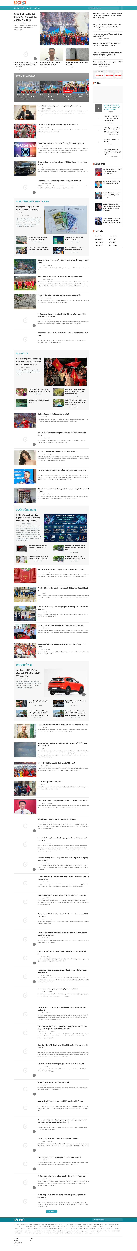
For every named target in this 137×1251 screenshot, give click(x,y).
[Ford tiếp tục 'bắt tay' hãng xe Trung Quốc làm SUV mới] (25, 995)
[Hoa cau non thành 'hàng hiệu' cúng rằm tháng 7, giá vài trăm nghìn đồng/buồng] (58, 392)
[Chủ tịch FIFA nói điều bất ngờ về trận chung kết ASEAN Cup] (25, 187)
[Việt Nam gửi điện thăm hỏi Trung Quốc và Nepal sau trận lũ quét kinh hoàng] (25, 1201)
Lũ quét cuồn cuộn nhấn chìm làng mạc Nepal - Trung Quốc (59, 295)
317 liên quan (40, 717)
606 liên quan (49, 1085)
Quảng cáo (16, 1245)
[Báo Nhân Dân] (109, 75)
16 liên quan (76, 252)
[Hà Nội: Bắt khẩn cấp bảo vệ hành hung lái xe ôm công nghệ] (51, 54)
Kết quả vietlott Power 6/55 (73, 1231)
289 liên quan (74, 99)
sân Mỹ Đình (37, 1224)
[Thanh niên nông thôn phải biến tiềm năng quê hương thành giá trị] (25, 476)
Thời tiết (43, 1231)
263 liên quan (106, 47)
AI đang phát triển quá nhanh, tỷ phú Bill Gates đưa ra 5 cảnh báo (62, 1176)
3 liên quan (47, 146)
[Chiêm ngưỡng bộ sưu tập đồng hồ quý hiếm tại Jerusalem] (25, 1163)
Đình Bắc (76, 1228)
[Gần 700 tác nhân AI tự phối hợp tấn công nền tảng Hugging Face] (25, 149)
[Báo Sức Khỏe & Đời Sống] (39, 919)
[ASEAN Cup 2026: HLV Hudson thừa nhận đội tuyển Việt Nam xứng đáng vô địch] (25, 976)
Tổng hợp (32, 1240)
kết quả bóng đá (19, 1231)
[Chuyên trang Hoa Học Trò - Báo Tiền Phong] (87, 99)
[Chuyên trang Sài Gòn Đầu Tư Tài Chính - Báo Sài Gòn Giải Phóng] (67, 242)
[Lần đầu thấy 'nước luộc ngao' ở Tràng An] (21, 403)
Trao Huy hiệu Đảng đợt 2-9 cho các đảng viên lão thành (58, 1139)
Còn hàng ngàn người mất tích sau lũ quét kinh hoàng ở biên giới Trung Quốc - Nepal (25, 65)
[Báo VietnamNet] (39, 183)
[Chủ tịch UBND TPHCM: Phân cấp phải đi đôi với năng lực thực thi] (25, 901)
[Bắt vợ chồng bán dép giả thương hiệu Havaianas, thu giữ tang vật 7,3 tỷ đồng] (25, 495)
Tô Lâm (48, 1231)
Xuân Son (17, 1228)
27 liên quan (76, 396)
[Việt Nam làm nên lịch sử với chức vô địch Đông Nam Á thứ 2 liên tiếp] (98, 172)
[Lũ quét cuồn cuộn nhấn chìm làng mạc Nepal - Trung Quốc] (25, 301)
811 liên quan (48, 628)
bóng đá (93, 1231)
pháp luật (117, 1226)
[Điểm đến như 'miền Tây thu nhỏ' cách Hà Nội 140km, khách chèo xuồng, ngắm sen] (58, 403)
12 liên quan (48, 843)
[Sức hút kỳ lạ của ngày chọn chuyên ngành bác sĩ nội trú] (25, 131)
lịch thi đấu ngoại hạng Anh (94, 1224)
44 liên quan (49, 919)
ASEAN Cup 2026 (52, 1228)
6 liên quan (50, 612)
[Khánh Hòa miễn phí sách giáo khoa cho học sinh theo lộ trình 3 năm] (25, 806)
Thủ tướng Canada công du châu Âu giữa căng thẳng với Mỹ (59, 106)
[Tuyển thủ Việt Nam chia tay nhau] (25, 788)
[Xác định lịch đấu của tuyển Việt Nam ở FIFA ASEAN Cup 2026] (64, 28)
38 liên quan (47, 649)
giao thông (117, 1228)
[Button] (122, 8)
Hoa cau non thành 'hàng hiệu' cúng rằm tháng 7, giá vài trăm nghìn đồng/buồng (75, 391)
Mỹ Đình (26, 1233)
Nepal (35, 1226)
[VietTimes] (39, 1178)
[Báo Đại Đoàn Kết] (42, 99)
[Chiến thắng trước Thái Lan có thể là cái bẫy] (25, 420)
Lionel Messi (100, 1228)
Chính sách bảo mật (18, 1243)
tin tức (28, 1228)
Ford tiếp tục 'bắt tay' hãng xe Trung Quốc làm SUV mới (58, 989)
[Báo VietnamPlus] (40, 881)
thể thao (54, 1231)
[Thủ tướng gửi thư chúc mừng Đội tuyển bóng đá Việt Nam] (51, 87)
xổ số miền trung (109, 1228)
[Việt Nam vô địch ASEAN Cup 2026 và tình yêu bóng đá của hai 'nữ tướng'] (25, 650)
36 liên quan (49, 454)
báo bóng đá (69, 1228)
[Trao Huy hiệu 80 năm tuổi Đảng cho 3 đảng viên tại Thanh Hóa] (25, 631)
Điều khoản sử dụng (18, 1242)
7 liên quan (49, 572)
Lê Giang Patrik (18, 1233)
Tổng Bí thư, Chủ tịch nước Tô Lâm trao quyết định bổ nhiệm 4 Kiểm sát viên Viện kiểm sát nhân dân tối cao (107, 15)
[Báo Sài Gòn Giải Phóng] (65, 99)
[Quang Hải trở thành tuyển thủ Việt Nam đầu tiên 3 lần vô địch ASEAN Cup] (74, 87)
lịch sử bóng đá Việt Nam (98, 1226)
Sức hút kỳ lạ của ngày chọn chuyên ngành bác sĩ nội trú (58, 125)
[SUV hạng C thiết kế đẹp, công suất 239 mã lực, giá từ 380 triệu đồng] (65, 683)
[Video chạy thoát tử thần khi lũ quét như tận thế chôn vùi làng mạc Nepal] (98, 130)
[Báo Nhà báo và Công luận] (40, 1050)
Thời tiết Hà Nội (59, 1233)
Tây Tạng (23, 1228)
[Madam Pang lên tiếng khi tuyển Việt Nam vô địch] (98, 184)
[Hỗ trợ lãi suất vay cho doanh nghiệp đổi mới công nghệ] (21, 240)
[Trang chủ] (20, 3)
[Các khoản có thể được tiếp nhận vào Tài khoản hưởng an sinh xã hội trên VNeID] (25, 920)
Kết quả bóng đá (113, 236)
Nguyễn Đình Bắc (85, 1231)
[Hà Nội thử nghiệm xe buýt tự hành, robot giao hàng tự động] (58, 559)
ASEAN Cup (31, 1233)
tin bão (40, 1226)
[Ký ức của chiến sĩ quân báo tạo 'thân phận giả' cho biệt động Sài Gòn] (25, 731)
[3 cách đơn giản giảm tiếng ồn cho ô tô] (21, 703)
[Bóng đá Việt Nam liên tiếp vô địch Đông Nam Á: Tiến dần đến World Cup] (25, 339)
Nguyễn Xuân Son (69, 1233)
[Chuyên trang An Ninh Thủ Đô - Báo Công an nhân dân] (39, 438)
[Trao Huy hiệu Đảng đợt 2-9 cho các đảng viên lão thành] (25, 1145)
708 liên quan (47, 108)
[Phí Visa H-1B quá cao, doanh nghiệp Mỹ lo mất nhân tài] (58, 250)
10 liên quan (48, 765)
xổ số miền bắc (61, 1231)
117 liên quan (23, 23)
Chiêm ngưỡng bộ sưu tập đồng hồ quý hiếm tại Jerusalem (59, 1157)
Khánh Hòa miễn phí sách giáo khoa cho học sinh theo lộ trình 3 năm (62, 800)
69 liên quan (47, 167)
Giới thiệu (16, 1240)
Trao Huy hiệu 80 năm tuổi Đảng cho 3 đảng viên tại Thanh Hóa (60, 625)
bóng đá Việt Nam (36, 1228)
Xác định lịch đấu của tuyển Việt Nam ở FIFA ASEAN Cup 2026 (25, 17)
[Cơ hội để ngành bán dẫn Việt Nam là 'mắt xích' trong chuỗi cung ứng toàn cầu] (65, 528)
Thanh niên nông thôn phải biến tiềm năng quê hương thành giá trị (62, 470)
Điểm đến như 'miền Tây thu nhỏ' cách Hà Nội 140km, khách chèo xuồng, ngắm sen (76, 402)
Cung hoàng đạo (99, 242)
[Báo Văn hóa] (39, 628)
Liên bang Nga (109, 1226)
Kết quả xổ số (98, 236)
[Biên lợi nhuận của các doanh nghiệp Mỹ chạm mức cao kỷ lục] (21, 250)
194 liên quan (48, 183)
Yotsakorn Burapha (40, 1233)
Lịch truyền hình (99, 245)
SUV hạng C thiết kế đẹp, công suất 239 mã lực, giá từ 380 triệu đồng (28, 673)
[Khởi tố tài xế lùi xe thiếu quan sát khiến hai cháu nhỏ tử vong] (25, 1107)
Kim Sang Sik (77, 1233)
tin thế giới (107, 1231)
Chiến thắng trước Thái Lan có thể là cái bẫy (54, 414)
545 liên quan (47, 416)
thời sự (30, 1224)
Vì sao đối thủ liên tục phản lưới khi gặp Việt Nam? (56, 763)
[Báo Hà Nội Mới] (67, 252)
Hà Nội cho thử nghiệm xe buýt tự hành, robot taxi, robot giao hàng (75, 548)
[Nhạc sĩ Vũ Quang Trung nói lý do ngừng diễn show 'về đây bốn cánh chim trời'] (25, 844)
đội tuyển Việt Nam (113, 1224)
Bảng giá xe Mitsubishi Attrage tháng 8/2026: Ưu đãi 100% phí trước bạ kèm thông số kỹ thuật (39, 713)
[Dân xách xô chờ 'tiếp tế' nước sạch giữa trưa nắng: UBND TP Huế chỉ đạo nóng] (25, 613)
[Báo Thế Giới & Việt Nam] (39, 167)
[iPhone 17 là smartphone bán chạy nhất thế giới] (77, 54)
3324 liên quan (114, 156)
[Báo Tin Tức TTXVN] (41, 67)
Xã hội (113, 1231)
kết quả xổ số (18, 1224)
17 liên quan (75, 552)
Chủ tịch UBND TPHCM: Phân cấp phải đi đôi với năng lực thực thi (62, 895)
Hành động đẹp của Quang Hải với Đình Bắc (53, 1082)
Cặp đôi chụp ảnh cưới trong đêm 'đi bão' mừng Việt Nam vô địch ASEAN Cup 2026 (28, 362)
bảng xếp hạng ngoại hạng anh (49, 1224)
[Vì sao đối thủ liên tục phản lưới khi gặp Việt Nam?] (25, 769)
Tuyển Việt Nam (50, 1233)
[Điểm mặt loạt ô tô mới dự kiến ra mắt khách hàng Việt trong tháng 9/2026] (25, 168)
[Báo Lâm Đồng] (31, 717)
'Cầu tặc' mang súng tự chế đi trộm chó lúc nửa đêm (57, 819)
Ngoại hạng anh (69, 1224)
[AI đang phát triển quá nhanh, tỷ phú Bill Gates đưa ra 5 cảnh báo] (25, 1182)
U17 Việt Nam (87, 1226)
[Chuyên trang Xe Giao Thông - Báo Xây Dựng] (67, 705)
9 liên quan (27, 99)
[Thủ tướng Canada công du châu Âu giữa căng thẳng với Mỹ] (25, 112)
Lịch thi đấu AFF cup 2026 (76, 1226)
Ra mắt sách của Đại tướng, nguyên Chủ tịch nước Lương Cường (61, 569)
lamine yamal (28, 1231)
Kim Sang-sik (61, 1224)
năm (16, 1226)
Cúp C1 (118, 1231)
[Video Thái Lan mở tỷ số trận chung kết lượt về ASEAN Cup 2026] (98, 119)
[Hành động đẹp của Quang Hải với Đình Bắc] (25, 1088)
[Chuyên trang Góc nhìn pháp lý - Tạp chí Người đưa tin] (39, 863)
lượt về (84, 1224)
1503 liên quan (50, 494)
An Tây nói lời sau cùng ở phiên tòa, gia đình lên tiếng (57, 451)
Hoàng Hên (44, 1228)
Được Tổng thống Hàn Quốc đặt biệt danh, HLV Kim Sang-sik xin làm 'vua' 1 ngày (112, 220)
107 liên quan (50, 279)
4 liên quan (99, 20)
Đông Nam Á (61, 1228)
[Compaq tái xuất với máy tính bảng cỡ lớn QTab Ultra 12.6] (21, 548)
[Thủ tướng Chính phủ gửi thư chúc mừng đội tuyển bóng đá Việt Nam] (28, 87)
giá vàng (105, 1224)
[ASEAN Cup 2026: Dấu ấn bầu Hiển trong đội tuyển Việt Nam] (25, 283)
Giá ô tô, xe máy (99, 239)
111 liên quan (115, 134)
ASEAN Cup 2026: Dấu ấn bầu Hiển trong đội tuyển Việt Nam (60, 277)
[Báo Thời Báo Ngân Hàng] (18, 523)
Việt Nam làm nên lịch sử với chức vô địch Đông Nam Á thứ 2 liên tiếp (112, 171)
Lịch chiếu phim (113, 245)
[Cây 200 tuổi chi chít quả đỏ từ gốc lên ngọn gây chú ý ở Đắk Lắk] (21, 392)
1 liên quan (39, 242)
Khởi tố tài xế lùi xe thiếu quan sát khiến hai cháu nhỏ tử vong (60, 1101)
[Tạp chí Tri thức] (15, 23)
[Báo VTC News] (68, 67)
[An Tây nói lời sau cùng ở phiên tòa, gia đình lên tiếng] (25, 457)
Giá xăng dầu (112, 242)
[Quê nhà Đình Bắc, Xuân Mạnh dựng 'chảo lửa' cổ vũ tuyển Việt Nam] (98, 108)
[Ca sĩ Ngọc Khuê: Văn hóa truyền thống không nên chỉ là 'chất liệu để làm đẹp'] (25, 1051)
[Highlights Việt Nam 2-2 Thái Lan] (98, 142)
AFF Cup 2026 (78, 1224)
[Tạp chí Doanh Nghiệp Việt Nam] (18, 679)
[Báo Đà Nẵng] (67, 717)
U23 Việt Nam (36, 1231)
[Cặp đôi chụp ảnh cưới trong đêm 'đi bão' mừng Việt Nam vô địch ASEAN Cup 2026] (65, 372)
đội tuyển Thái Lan (83, 1228)
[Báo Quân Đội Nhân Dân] (95, 48)
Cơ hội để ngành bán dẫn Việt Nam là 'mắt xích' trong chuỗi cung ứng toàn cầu (28, 518)
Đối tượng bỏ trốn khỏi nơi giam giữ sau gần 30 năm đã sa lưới (61, 1064)
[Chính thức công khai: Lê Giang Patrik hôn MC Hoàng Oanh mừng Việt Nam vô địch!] (25, 864)
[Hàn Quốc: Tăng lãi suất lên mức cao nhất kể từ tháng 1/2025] (65, 220)
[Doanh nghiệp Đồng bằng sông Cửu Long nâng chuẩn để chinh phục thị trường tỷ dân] (25, 882)
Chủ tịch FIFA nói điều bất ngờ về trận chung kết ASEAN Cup (60, 181)
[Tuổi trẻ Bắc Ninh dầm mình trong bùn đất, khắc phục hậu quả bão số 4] (25, 594)
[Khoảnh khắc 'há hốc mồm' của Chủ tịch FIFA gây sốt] (98, 195)
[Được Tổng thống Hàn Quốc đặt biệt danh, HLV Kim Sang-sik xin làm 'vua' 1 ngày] (98, 221)
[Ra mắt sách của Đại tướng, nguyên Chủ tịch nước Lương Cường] (25, 575)
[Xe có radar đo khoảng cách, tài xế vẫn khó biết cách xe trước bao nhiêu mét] (25, 1014)
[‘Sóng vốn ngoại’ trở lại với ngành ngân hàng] (58, 240)
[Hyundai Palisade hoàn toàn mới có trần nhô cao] (58, 703)
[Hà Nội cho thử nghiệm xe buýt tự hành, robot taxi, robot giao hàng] (58, 548)
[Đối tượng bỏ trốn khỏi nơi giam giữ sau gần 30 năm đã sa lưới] (25, 1070)
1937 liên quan (106, 38)
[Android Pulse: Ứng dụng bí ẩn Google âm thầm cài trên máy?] (21, 559)
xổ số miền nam (48, 1226)
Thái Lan (25, 1224)
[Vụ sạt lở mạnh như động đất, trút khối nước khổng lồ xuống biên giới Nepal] (25, 266)
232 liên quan (27, 367)
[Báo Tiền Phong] (16, 69)
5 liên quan (46, 127)
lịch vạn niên (100, 1231)
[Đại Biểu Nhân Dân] (18, 99)
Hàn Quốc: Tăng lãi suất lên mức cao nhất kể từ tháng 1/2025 (27, 210)
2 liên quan (38, 394)
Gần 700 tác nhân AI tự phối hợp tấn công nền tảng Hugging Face (61, 143)
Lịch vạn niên (112, 239)
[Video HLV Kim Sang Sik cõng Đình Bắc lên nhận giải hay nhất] (98, 152)
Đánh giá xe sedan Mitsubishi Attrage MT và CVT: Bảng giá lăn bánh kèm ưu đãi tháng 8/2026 (75, 713)
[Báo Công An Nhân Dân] (41, 1066)
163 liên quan (110, 143)
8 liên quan (48, 1178)
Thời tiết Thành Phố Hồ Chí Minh (60, 1226)
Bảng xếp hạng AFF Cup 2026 (26, 1226)
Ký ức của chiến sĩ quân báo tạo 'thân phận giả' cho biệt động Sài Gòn (63, 725)
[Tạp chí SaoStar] (40, 279)
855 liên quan (28, 678)
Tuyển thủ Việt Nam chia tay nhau (50, 782)
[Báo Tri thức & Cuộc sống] (31, 550)
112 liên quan (49, 265)
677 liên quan (49, 803)
